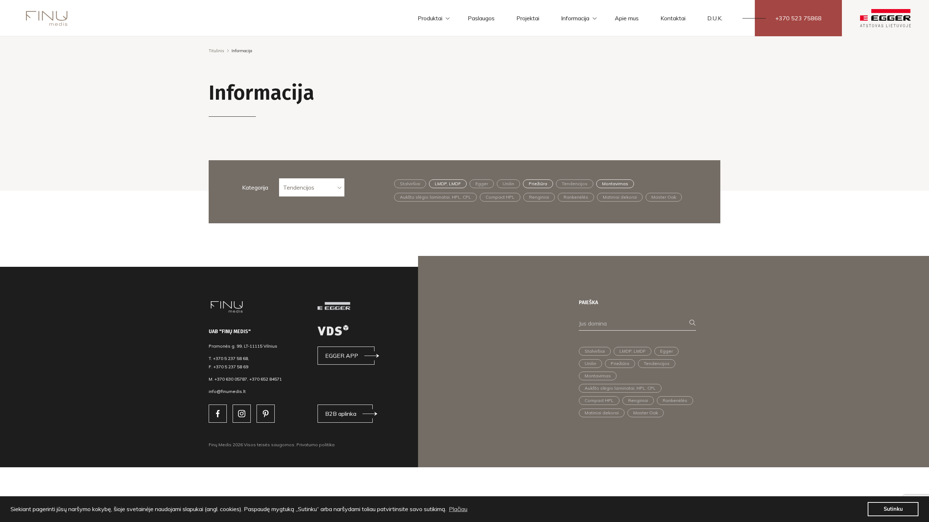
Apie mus (627, 18)
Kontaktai (673, 18)
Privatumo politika (315, 444)
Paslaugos (481, 18)
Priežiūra (538, 183)
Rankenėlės (576, 197)
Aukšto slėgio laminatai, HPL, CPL (435, 197)
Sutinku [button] (893, 509)
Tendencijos (298, 187)
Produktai (430, 18)
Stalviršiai (410, 183)
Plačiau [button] (458, 509)
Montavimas (615, 183)
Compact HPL (500, 197)
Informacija (575, 18)
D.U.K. (715, 18)
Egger (481, 183)
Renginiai (539, 197)
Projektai (527, 18)
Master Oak (663, 197)
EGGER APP (341, 355)
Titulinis (216, 50)
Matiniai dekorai (620, 197)
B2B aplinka (340, 413)
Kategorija (255, 187)
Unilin (508, 183)
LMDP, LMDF (448, 183)
